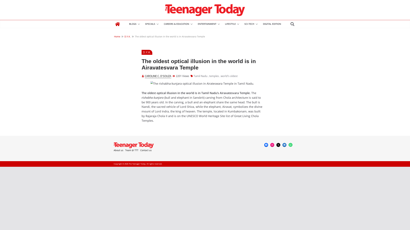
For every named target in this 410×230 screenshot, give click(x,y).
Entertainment (207, 23)
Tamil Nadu (200, 76)
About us (118, 150)
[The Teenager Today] (117, 24)
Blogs (132, 23)
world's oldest (229, 76)
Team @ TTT (131, 150)
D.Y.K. (147, 52)
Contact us (146, 150)
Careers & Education (176, 23)
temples (214, 76)
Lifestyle (230, 23)
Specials (150, 23)
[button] (138, 24)
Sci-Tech (249, 23)
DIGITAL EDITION (272, 23)
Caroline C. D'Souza (158, 76)
